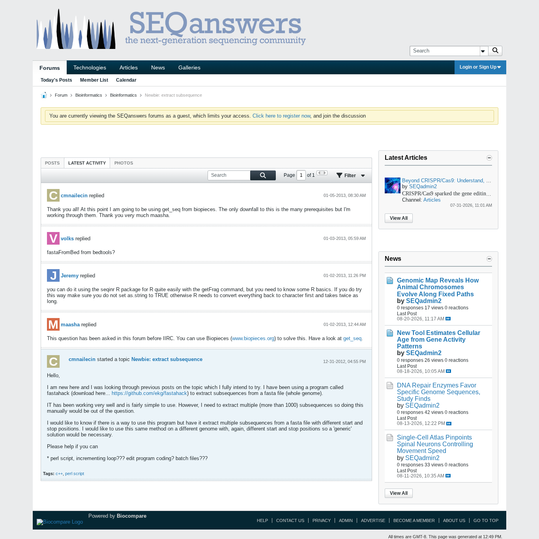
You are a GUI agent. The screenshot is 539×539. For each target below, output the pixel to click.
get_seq (352, 338)
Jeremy (70, 276)
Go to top (485, 520)
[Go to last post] (448, 318)
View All (399, 218)
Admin (346, 520)
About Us (454, 520)
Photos (123, 163)
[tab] (52, 162)
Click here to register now (281, 116)
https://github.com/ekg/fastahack (149, 393)
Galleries (189, 67)
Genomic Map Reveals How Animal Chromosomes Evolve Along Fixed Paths (438, 287)
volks (67, 238)
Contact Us (290, 520)
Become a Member (414, 520)
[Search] (495, 51)
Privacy (322, 520)
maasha (70, 325)
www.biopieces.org (253, 338)
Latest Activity (87, 163)
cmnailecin (74, 195)
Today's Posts (56, 80)
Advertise (373, 520)
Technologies (89, 67)
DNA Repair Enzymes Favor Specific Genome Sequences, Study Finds (438, 392)
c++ (59, 473)
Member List (94, 80)
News (158, 67)
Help (262, 520)
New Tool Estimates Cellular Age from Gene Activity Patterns (438, 339)
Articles (129, 67)
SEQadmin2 (423, 186)
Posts (52, 163)
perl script (74, 473)
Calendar (126, 80)
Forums (49, 68)
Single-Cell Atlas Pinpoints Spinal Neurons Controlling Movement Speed (435, 444)
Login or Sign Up (478, 67)
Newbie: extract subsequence (166, 359)
